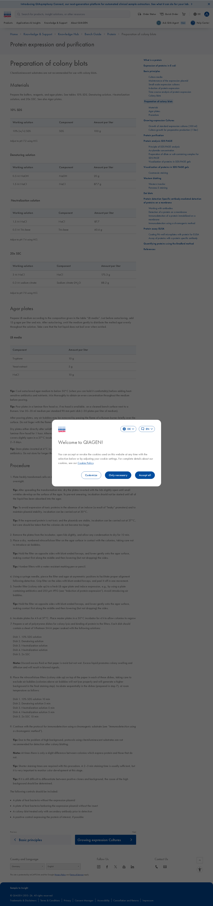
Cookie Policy (86, 463)
